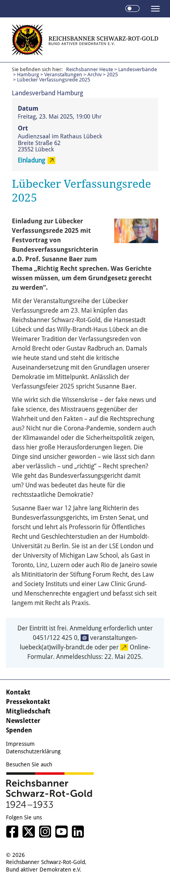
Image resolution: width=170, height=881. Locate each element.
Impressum (20, 744)
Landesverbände (137, 69)
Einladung (31, 160)
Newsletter (23, 720)
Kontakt (18, 692)
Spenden (19, 730)
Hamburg (28, 74)
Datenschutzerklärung (33, 751)
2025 (112, 74)
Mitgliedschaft (28, 711)
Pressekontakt (28, 702)
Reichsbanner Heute (89, 69)
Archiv (94, 74)
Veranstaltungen (63, 74)
